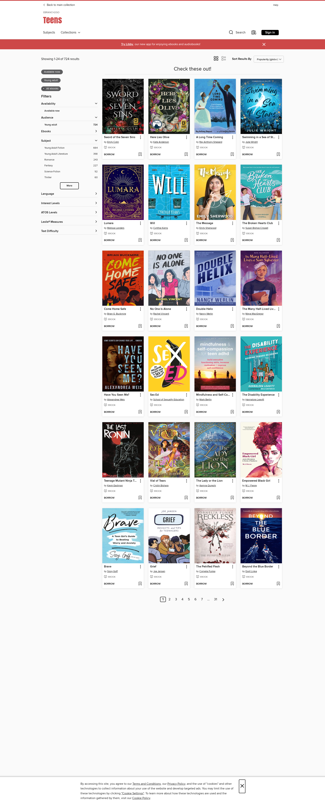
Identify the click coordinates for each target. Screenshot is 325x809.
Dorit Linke (251, 571)
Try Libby (127, 44)
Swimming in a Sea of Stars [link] (259, 137)
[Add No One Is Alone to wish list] (186, 326)
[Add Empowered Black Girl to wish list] (278, 498)
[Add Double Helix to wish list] (232, 326)
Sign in (270, 32)
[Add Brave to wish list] (140, 584)
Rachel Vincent (161, 313)
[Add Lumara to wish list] (140, 240)
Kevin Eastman (115, 485)
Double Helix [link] (204, 309)
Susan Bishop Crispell (256, 228)
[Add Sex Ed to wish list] (186, 412)
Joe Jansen (159, 571)
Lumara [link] (108, 223)
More (69, 185)
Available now (52, 111)
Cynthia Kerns (160, 228)
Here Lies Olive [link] (159, 137)
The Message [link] (204, 223)
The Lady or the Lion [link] (209, 481)
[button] (236, 33)
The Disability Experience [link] (258, 395)
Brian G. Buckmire (116, 313)
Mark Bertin (205, 399)
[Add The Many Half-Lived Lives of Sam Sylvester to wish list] (278, 326)
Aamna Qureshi (207, 485)
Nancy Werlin (206, 313)
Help (275, 5)
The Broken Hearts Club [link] (257, 223)
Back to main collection (60, 5)
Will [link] (152, 223)
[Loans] (254, 33)
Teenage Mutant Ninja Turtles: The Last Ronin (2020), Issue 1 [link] (121, 481)
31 (215, 599)
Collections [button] (69, 32)
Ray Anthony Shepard (210, 142)
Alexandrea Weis (116, 399)
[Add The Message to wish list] (232, 240)
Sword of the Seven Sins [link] (119, 137)
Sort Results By (241, 59)
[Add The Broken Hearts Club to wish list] (278, 240)
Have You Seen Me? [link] (116, 395)
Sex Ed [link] (154, 395)
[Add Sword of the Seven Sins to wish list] (140, 154)
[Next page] (223, 599)
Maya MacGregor (254, 313)
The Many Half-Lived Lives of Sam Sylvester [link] (259, 309)
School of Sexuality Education (168, 399)
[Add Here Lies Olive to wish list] (186, 154)
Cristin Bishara (161, 485)
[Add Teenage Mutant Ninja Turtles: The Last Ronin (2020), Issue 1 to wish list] (140, 498)
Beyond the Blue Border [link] (257, 566)
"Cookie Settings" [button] (132, 793)
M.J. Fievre (251, 485)
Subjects (49, 32)
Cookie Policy (141, 798)
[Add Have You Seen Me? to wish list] (140, 412)
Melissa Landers (115, 228)
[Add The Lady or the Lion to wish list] (232, 498)
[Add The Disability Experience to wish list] (278, 412)
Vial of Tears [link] (158, 481)
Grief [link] (153, 566)
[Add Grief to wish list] (186, 584)
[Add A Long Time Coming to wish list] (232, 154)
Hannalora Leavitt (254, 399)
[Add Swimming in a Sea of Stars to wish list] (278, 154)
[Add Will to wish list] (186, 240)
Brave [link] (107, 566)
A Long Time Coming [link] (209, 137)
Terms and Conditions (146, 784)
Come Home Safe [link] (115, 309)
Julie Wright (251, 142)
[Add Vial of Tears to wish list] (186, 498)
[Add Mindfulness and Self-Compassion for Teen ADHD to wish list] (232, 412)
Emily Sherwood (207, 228)
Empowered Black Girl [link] (256, 481)
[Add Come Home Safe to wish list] (140, 326)
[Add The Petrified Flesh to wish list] (232, 584)
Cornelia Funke (207, 571)
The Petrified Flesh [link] (208, 566)
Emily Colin (113, 142)
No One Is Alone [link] (160, 309)
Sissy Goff (112, 571)
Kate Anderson (161, 142)
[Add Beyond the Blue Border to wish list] (278, 584)
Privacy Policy (176, 784)
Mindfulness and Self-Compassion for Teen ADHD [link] (213, 395)
